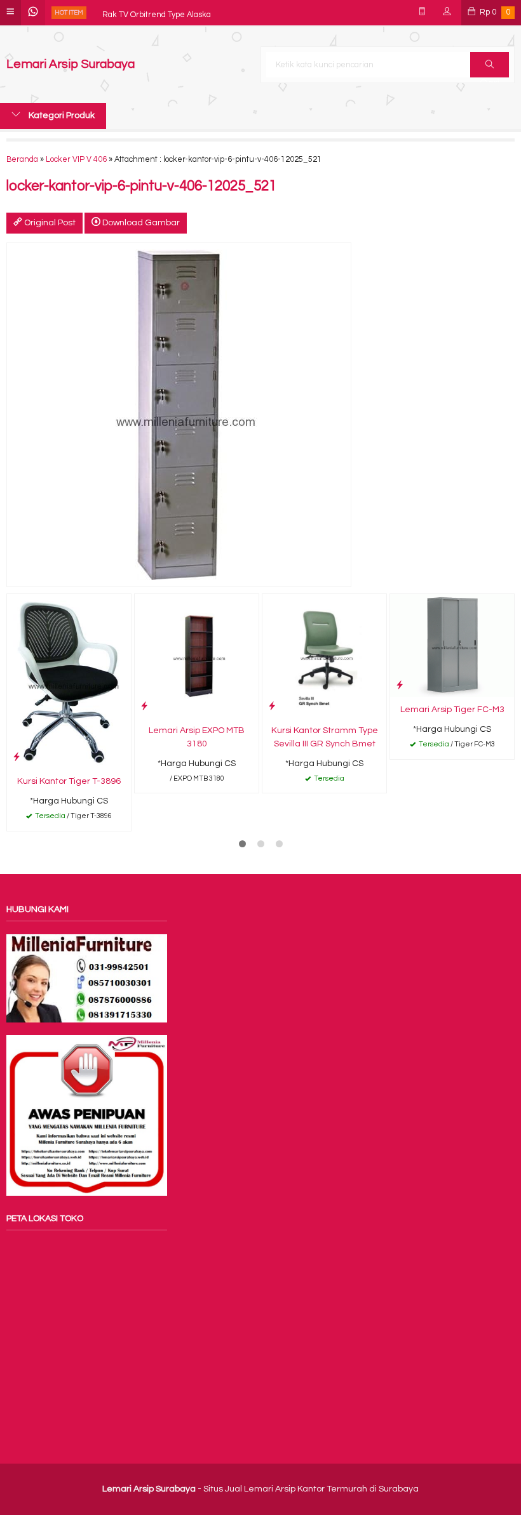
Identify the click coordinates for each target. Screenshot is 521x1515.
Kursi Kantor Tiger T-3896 (69, 781)
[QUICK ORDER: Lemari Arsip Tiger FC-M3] (399, 685)
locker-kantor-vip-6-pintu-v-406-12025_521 (141, 186)
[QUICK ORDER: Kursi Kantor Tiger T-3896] (16, 757)
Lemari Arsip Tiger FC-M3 (452, 709)
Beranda (22, 159)
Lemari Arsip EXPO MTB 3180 (197, 737)
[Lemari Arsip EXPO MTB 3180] (197, 655)
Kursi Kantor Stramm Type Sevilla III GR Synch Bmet (324, 737)
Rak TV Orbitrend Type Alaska (156, 12)
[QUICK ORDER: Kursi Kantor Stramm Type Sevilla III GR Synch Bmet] (272, 706)
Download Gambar (140, 222)
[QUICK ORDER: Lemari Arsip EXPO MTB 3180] (144, 706)
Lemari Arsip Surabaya (70, 64)
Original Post (49, 222)
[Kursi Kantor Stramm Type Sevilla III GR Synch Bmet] (324, 655)
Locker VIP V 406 (76, 159)
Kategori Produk (61, 115)
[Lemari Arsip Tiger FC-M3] (452, 644)
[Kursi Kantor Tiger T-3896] (69, 681)
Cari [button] (489, 64)
